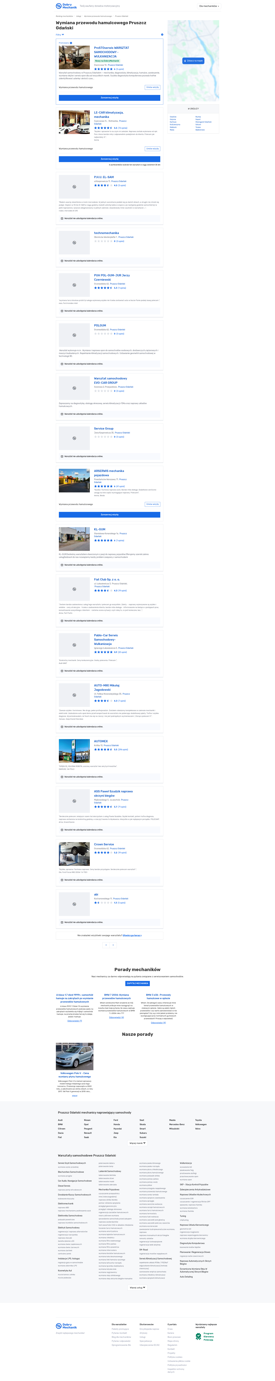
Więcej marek (136, 1143)
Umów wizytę (152, 87)
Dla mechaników (208, 6)
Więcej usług (136, 1287)
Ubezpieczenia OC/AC (150, 1345)
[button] (179, 1361)
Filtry (59, 35)
